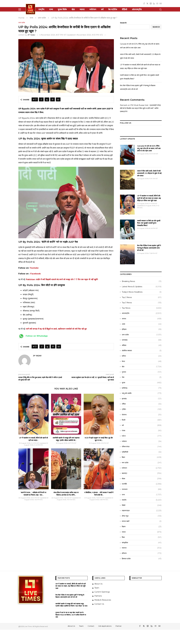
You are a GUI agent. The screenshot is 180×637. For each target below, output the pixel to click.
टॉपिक (141, 404)
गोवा (141, 377)
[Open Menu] (19, 9)
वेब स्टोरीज (112, 9)
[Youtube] (157, 3)
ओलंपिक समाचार (141, 350)
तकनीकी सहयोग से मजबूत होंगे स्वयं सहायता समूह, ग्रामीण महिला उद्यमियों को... (66, 439)
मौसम (141, 479)
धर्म (102, 9)
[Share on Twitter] (47, 99)
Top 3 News (141, 302)
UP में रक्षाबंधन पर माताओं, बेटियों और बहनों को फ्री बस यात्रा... (33, 439)
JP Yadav (31, 35)
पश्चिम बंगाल (141, 446)
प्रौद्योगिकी (141, 452)
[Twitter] (147, 3)
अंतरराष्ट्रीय (137, 9)
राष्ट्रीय (41, 9)
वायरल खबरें (141, 521)
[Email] (161, 3)
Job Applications (104, 626)
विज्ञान (141, 526)
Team (81, 626)
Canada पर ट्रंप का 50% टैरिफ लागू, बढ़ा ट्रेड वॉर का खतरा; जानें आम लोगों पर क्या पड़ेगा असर (149, 148)
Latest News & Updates (141, 286)
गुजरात (141, 372)
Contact (91, 626)
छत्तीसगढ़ (141, 388)
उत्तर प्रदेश (42, 18)
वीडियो (124, 9)
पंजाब (141, 430)
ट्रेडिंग (141, 409)
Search (123, 23)
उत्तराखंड (141, 340)
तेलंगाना (141, 415)
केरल (141, 361)
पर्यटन (141, 436)
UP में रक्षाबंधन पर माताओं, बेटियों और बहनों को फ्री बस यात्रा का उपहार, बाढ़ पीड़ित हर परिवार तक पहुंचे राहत (149, 198)
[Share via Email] (58, 99)
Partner (119, 626)
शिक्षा (141, 537)
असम (141, 324)
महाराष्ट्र (141, 473)
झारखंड (141, 399)
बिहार (141, 457)
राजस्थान (141, 489)
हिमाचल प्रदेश (141, 558)
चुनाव (141, 382)
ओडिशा (141, 345)
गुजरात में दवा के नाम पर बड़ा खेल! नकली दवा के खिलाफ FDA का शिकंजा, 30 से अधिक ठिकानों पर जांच (70, 614)
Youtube (34, 268)
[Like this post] (35, 99)
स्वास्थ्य (141, 548)
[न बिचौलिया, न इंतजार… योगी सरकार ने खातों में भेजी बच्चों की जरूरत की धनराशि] (99, 468)
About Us (71, 626)
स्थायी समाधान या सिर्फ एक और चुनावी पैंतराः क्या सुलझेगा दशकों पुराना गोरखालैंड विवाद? (148, 223)
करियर (141, 356)
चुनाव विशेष (62, 9)
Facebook (35, 274)
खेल (73, 9)
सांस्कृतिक (141, 542)
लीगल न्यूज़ (141, 516)
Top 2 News (141, 297)
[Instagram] (151, 3)
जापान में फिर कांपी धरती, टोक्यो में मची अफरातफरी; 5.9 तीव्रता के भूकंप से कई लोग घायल (149, 173)
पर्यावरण (141, 441)
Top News (141, 308)
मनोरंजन (93, 9)
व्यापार (82, 9)
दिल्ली (141, 420)
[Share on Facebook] (41, 99)
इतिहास (141, 329)
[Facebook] (144, 3)
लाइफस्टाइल (141, 510)
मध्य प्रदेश (141, 462)
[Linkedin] (154, 3)
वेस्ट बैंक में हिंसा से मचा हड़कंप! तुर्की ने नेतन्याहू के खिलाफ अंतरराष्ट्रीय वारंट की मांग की (149, 247)
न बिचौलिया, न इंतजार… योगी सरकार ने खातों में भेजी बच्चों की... (98, 493)
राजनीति (141, 484)
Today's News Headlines (141, 292)
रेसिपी (141, 505)
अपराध (141, 319)
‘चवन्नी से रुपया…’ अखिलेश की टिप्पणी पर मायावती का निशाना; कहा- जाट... (33, 493)
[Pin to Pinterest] (52, 99)
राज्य (51, 9)
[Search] (160, 9)
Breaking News (141, 281)
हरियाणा (141, 553)
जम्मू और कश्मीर (141, 393)
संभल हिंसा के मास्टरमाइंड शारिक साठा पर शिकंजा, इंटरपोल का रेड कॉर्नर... (66, 493)
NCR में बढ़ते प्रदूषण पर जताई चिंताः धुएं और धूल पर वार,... (99, 439)
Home (21, 18)
